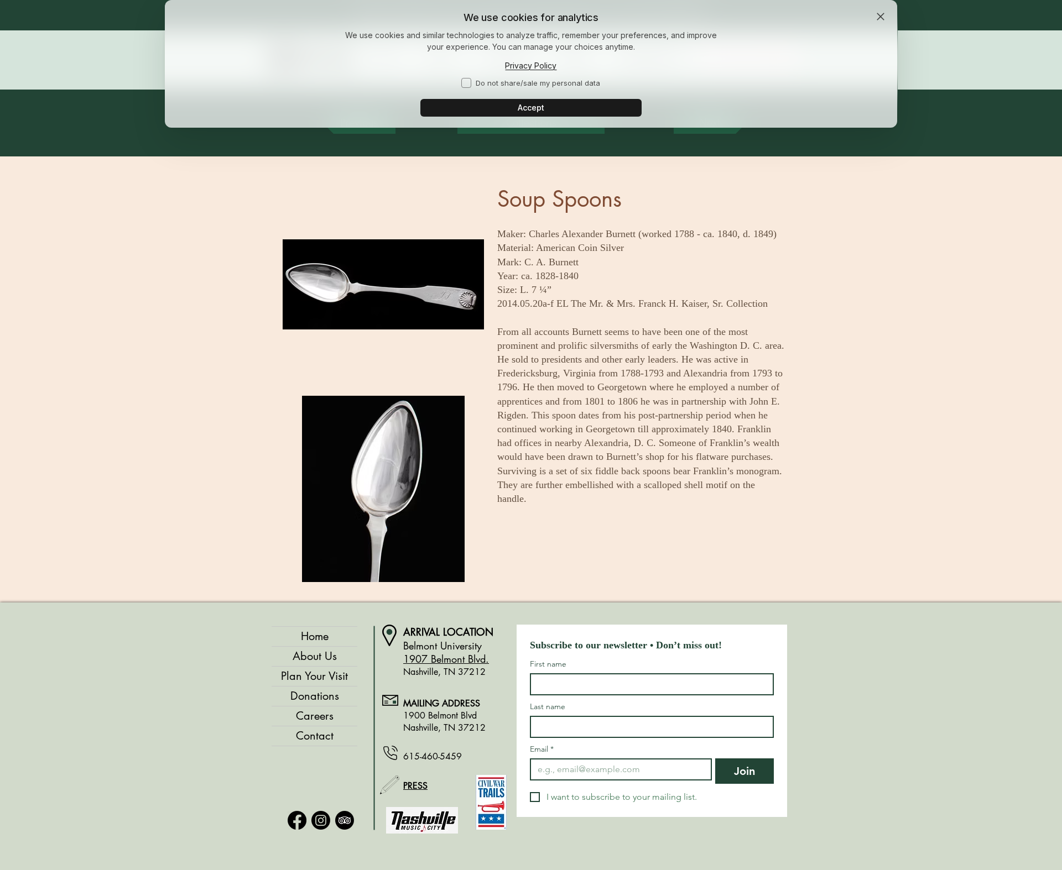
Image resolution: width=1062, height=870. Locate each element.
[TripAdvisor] (344, 820)
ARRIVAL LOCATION (448, 631)
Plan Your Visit (314, 676)
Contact (315, 736)
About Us (315, 656)
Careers (315, 716)
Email (542, 749)
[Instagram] (320, 820)
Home (315, 636)
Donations (314, 696)
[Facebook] (297, 820)
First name (548, 664)
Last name (547, 706)
